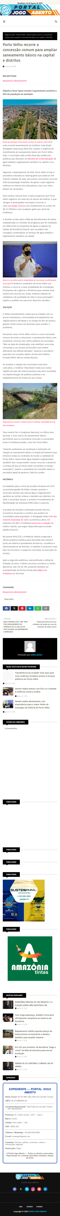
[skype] (27, 1189)
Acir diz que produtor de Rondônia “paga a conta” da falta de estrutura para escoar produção (35, 1050)
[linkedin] (45, 1189)
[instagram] (33, 1189)
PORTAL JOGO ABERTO (37, 1211)
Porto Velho (20, 35)
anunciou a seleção (41, 523)
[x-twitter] (21, 1189)
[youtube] (39, 1189)
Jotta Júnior (36, 654)
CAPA (20, 1207)
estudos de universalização (40, 159)
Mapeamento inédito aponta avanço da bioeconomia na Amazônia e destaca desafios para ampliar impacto (33, 1034)
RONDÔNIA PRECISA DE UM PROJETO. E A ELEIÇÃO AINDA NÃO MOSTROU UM (34, 1004)
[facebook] (15, 1189)
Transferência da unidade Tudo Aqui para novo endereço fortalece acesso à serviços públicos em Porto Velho (35, 676)
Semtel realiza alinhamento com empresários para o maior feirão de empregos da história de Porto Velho (32, 704)
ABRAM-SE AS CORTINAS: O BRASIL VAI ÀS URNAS (34, 1065)
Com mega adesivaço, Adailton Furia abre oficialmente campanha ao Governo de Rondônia (34, 1018)
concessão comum (16, 206)
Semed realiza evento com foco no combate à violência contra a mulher (35, 690)
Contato (30, 1207)
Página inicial (10, 35)
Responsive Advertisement (15, 81)
